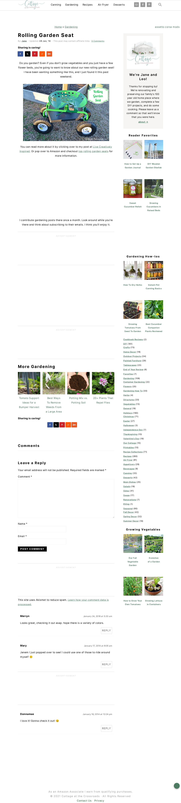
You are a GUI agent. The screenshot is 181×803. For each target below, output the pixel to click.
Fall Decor (128, 512)
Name (22, 523)
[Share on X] (27, 54)
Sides (126, 491)
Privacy (99, 800)
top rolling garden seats (93, 151)
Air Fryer (103, 4)
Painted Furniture (132, 360)
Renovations (129, 499)
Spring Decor (130, 516)
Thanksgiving (130, 434)
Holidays (127, 413)
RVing (126, 504)
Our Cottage (129, 443)
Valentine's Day (131, 438)
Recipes (88, 4)
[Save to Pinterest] (35, 54)
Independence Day (133, 430)
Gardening (71, 4)
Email (22, 536)
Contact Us (84, 800)
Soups (126, 495)
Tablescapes (129, 365)
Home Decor (129, 352)
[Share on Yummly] (49, 54)
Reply (106, 630)
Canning (56, 4)
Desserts (119, 4)
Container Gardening (134, 382)
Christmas (128, 416)
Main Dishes (129, 482)
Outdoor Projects (132, 356)
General (127, 408)
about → (143, 122)
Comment (25, 476)
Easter (126, 421)
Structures (128, 399)
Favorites (128, 374)
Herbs (126, 395)
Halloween (128, 425)
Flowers (127, 386)
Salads (126, 486)
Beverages (128, 468)
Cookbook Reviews (133, 339)
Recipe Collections (133, 452)
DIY (125, 344)
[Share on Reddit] (42, 54)
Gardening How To (132, 391)
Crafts (126, 347)
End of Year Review (133, 369)
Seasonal (128, 508)
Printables (128, 447)
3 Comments (97, 41)
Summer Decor (131, 521)
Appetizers (129, 464)
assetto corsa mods (167, 26)
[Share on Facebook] (20, 54)
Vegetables (129, 404)
